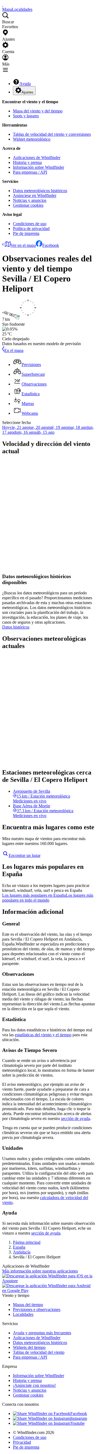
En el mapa (13, 350)
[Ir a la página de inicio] (2, 4)
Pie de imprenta (26, 233)
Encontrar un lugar (24, 855)
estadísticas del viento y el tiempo (43, 1034)
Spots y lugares (26, 116)
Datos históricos (15, 627)
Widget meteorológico (31, 139)
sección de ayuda (75, 1118)
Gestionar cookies (28, 205)
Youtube (77, 1423)
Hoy (6, 427)
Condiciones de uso (29, 223)
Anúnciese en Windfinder (34, 195)
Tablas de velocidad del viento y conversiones (52, 134)
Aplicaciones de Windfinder (36, 157)
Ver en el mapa (23, 245)
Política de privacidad (31, 228)
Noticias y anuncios (29, 200)
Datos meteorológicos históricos (40, 190)
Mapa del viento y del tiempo (38, 111)
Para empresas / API (30, 172)
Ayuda (25, 83)
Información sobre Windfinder (38, 167)
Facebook (50, 245)
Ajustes (27, 92)
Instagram (78, 1418)
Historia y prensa (27, 162)
